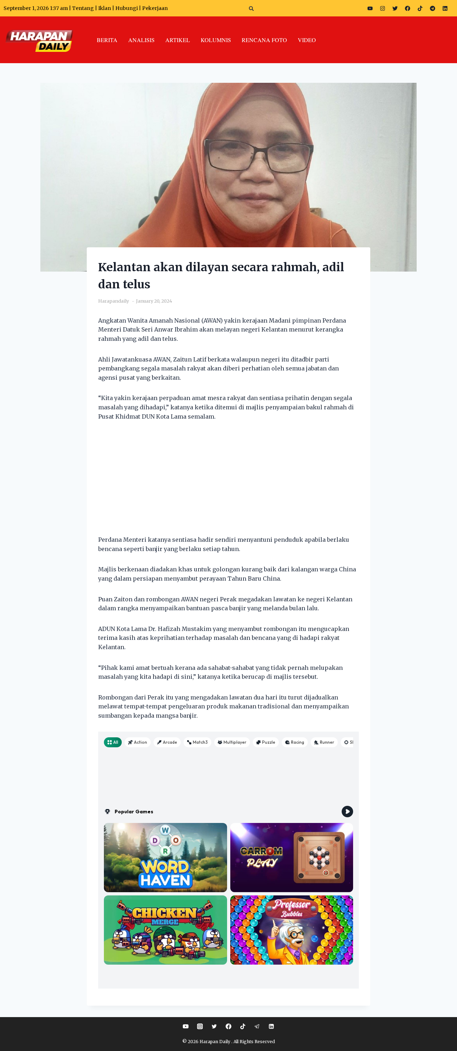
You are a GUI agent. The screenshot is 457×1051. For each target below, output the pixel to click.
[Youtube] (370, 8)
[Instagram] (382, 8)
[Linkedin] (271, 1026)
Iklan (104, 8)
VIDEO (307, 40)
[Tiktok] (420, 8)
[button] (251, 8)
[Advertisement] (228, 482)
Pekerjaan (155, 8)
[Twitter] (395, 8)
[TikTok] (242, 1026)
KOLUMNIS (216, 40)
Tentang (83, 8)
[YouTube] (185, 1026)
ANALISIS (141, 40)
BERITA (107, 40)
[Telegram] (432, 8)
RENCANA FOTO (264, 40)
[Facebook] (407, 8)
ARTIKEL (177, 40)
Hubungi (126, 8)
